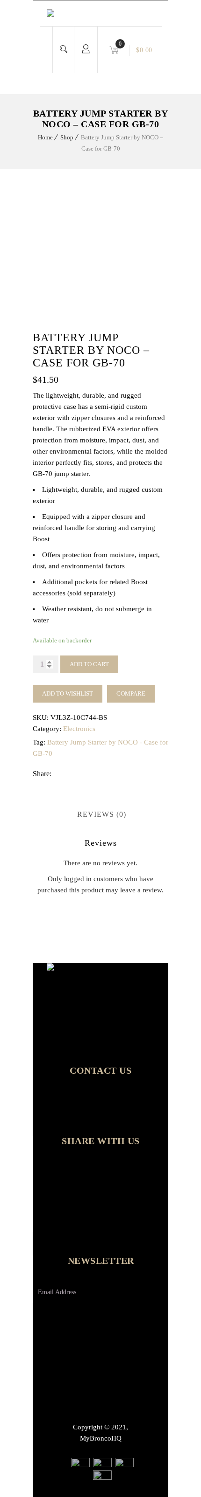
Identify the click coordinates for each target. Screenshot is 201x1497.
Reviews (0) (101, 814)
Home (45, 137)
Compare (130, 693)
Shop (66, 137)
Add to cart (89, 664)
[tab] (102, 814)
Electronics (79, 728)
